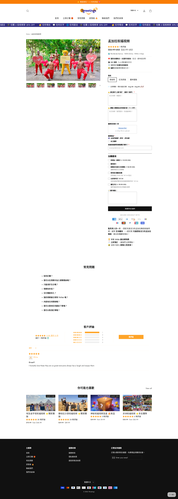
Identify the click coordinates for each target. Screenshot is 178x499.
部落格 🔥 (93, 18)
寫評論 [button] (131, 337)
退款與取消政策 (75, 460)
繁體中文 (87, 482)
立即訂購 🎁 (68, 18)
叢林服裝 (133, 79)
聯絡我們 (105, 18)
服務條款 (72, 453)
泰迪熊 (112, 79)
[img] (34, 354)
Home (28, 34)
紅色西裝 (122, 79)
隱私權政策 (73, 457)
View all (149, 388)
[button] (134, 10)
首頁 (57, 18)
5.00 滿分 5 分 (52, 335)
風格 (109, 76)
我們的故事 (118, 18)
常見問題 (81, 18)
